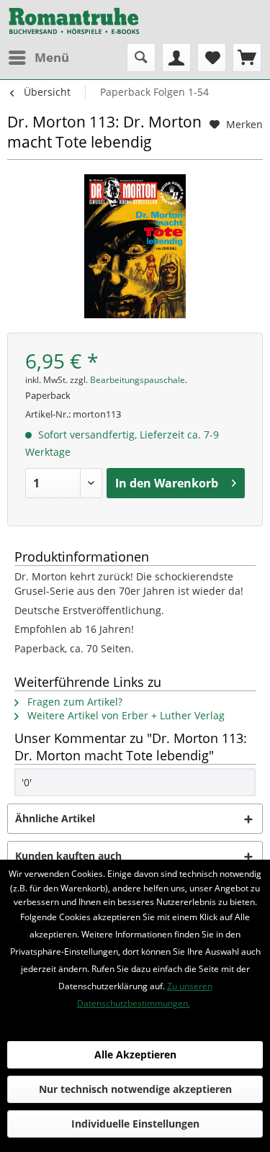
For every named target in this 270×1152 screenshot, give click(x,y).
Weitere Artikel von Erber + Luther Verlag (124, 715)
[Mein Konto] (176, 57)
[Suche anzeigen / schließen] (141, 57)
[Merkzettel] (211, 57)
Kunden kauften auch (68, 856)
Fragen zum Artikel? (73, 701)
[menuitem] (38, 57)
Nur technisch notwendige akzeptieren (135, 1089)
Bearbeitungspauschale (137, 380)
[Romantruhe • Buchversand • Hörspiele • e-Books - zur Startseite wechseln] (74, 21)
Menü (52, 57)
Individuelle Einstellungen (135, 1123)
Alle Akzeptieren (135, 1054)
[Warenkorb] (247, 57)
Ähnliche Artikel (55, 818)
